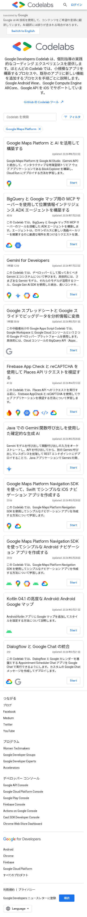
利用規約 (9, 889)
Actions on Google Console (20, 811)
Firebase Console (14, 804)
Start (73, 182)
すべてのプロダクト (15, 875)
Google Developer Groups (19, 754)
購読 (67, 898)
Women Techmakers (16, 748)
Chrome (8, 856)
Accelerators (11, 767)
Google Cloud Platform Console (23, 791)
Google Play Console (16, 798)
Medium (8, 718)
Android (8, 849)
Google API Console (15, 785)
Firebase (8, 862)
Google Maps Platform (21, 129)
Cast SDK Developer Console (21, 817)
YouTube (9, 731)
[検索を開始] (65, 4)
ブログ (7, 705)
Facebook (9, 711)
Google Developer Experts (19, 761)
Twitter (8, 724)
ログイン (76, 4)
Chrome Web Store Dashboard (22, 823)
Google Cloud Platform (17, 868)
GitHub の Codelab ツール (44, 102)
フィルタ (72, 117)
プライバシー (26, 889)
